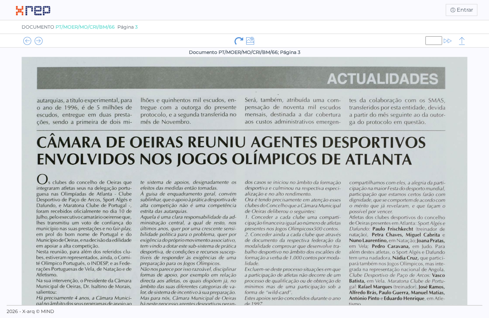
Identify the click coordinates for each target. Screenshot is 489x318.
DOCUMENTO (68, 27)
